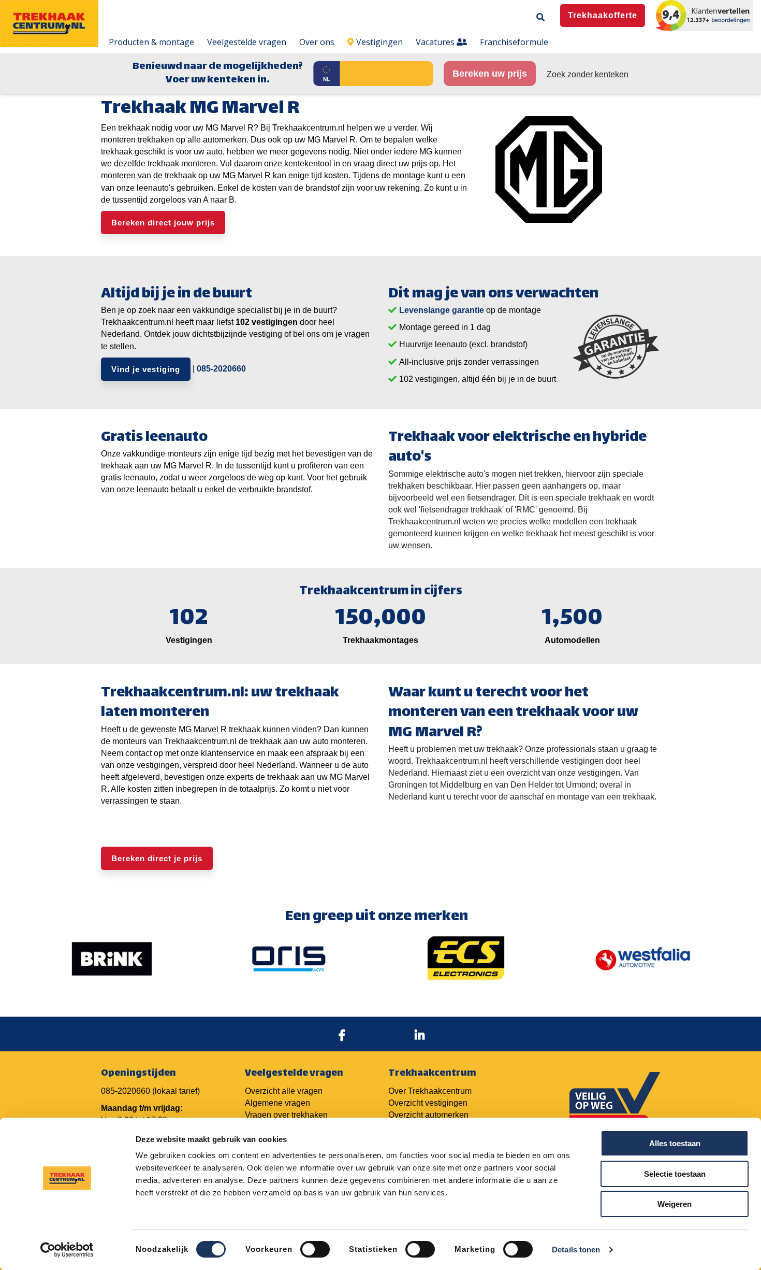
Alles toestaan (674, 1143)
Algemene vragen (277, 1102)
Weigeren (674, 1204)
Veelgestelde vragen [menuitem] (246, 42)
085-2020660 (221, 368)
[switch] (315, 1249)
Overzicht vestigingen (427, 1102)
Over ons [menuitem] (316, 42)
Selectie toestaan (675, 1173)
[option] (111, 958)
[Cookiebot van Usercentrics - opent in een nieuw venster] (67, 1250)
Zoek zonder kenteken (587, 74)
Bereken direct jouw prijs (163, 222)
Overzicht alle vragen (284, 1091)
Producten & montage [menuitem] (151, 42)
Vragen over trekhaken (286, 1114)
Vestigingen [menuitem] (379, 42)
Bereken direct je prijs (156, 858)
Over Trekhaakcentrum (430, 1091)
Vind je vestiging (145, 369)
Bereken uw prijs (489, 73)
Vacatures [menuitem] (436, 42)
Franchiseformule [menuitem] (514, 42)
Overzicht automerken (428, 1114)
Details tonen (576, 1249)
